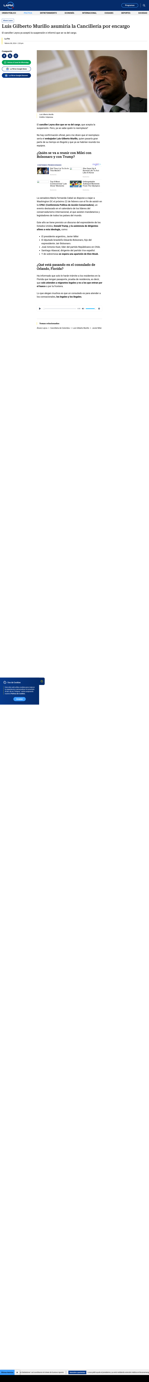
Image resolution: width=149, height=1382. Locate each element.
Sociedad (142, 13)
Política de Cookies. (18, 693)
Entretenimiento (48, 13)
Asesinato (128, 1372)
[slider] (60, 309)
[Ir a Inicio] (9, 5)
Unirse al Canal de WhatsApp (18, 62)
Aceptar (19, 699)
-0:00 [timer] (78, 308)
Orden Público (9, 13)
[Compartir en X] (10, 56)
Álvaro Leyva (42, 328)
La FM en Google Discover (18, 75)
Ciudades (109, 13)
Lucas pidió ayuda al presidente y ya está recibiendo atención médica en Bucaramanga (87, 1372)
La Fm (7, 39)
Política (28, 13)
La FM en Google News (18, 69)
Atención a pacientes (46, 1372)
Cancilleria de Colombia (60, 328)
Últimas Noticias (7, 1372)
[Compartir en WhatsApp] (16, 56)
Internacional (89, 13)
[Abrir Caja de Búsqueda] (144, 5)
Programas (129, 5)
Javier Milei (97, 328)
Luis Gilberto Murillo (81, 328)
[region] (69, 308)
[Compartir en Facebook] (4, 56)
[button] (40, 308)
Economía (69, 13)
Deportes (125, 13)
